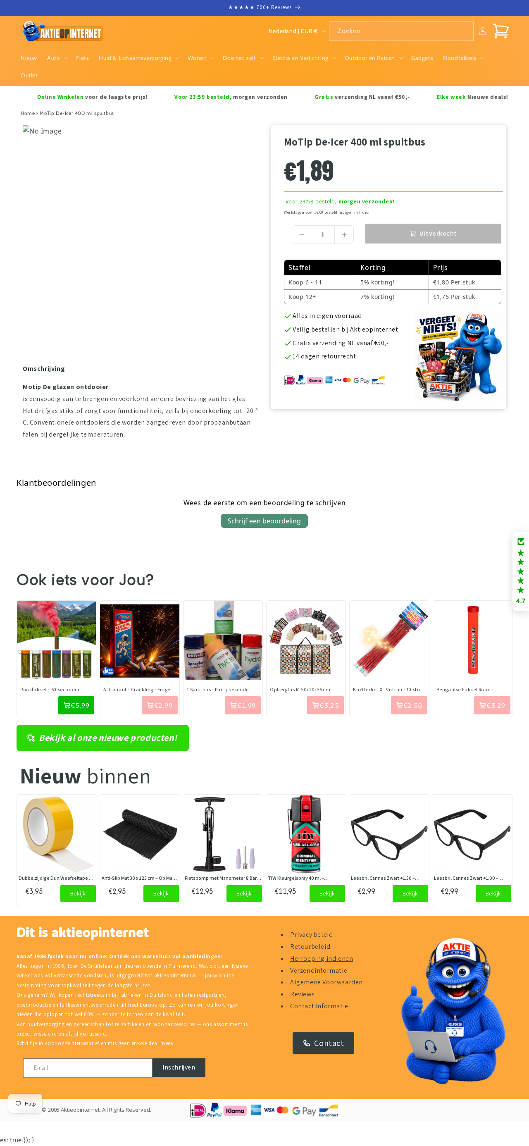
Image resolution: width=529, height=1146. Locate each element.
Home (28, 113)
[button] (56, 58)
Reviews (302, 994)
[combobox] (401, 31)
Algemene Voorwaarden (326, 982)
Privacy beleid (311, 934)
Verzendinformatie (318, 970)
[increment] (344, 235)
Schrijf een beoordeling (264, 520)
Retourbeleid (310, 946)
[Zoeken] (464, 31)
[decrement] (301, 235)
